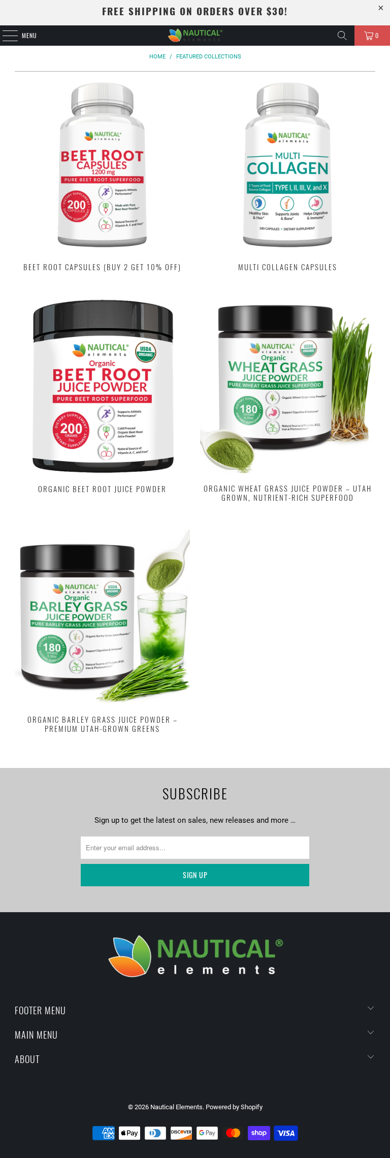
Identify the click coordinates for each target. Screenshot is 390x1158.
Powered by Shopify (234, 1107)
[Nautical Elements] (195, 35)
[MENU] (4, 35)
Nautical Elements (176, 1107)
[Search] (342, 35)
